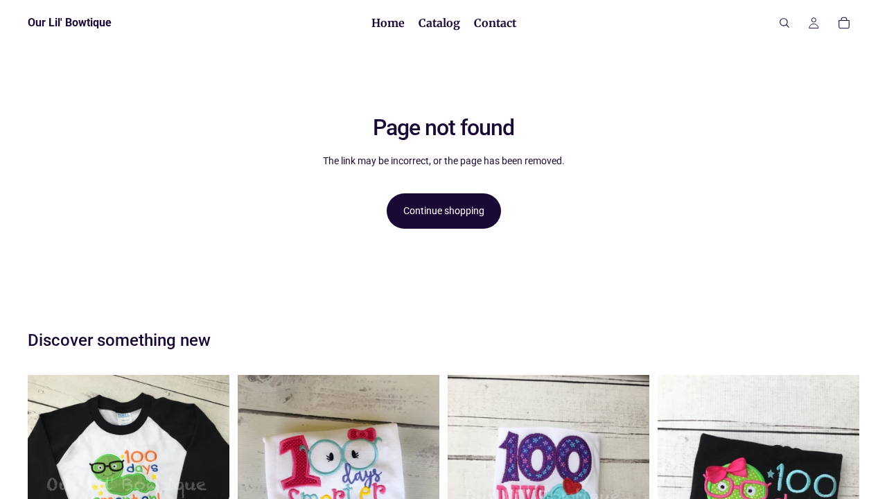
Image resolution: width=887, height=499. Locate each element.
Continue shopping (443, 210)
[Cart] (844, 23)
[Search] (784, 23)
